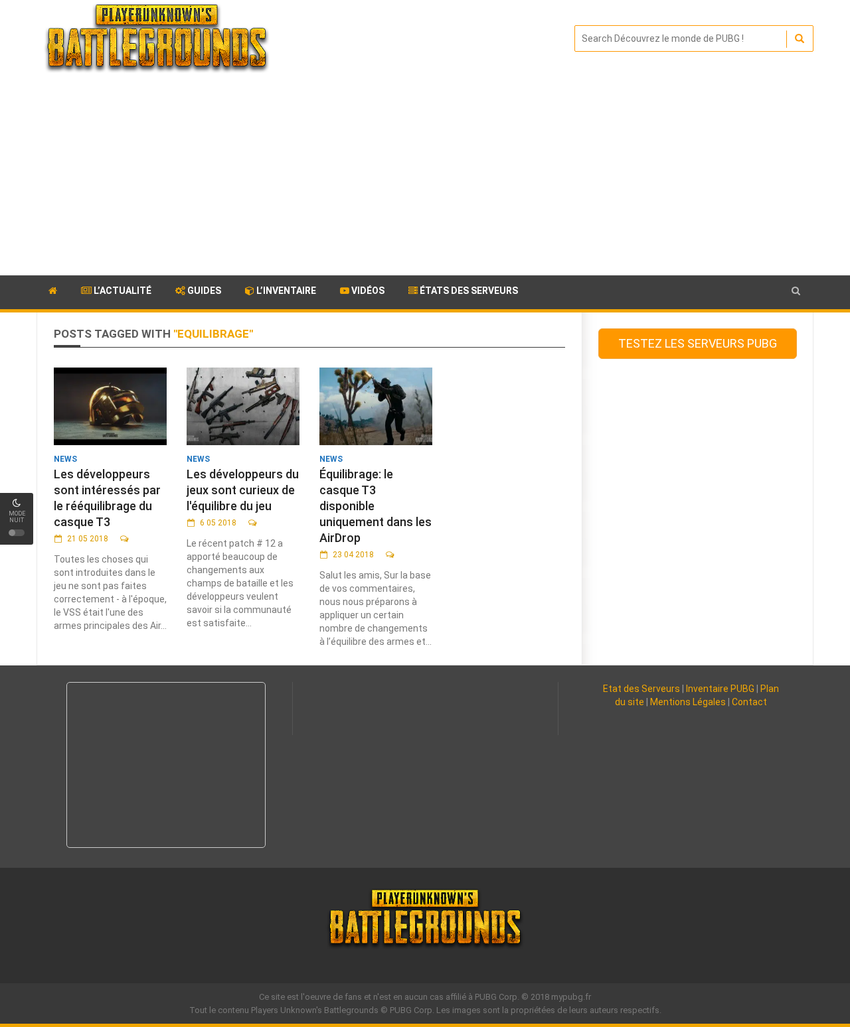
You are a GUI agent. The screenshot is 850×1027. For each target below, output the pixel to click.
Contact (749, 702)
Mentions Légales (688, 702)
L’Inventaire (285, 290)
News (65, 459)
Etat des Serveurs (641, 688)
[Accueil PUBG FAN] (53, 292)
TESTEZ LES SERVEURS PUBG (697, 343)
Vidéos (366, 290)
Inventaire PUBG (720, 688)
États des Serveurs (468, 290)
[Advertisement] (425, 176)
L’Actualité (121, 290)
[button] (795, 291)
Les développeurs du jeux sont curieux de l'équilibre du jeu (243, 490)
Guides (203, 290)
